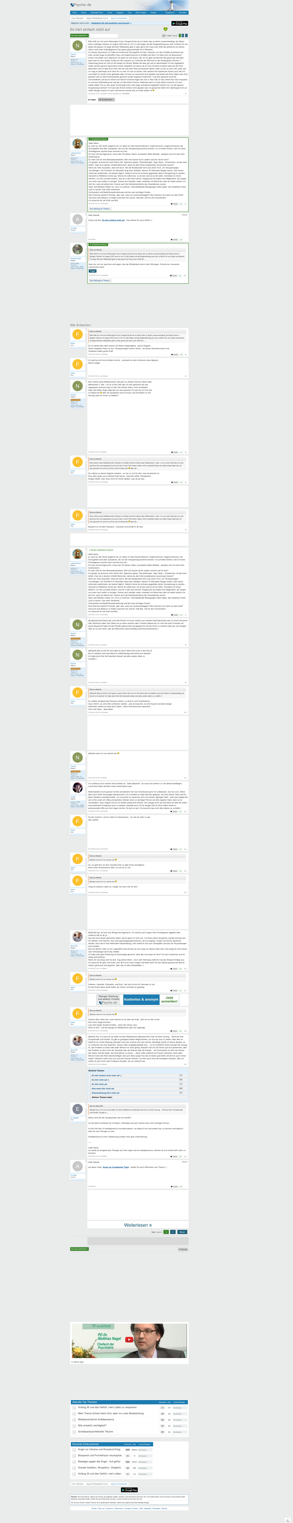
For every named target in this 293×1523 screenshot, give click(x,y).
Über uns (101, 1508)
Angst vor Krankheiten (119, 1484)
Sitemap (164, 1508)
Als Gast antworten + (79, 35)
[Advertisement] (138, 733)
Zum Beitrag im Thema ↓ (100, 209)
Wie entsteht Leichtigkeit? (92, 1425)
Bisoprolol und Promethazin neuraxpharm (101, 1455)
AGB (141, 1508)
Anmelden (182, 13)
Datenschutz (119, 1508)
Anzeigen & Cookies (131, 1508)
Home (74, 13)
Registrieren (170, 13)
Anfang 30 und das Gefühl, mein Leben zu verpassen (107, 1407)
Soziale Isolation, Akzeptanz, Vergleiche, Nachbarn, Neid (109, 1467)
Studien (153, 13)
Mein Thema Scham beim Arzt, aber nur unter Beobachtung (111, 1413)
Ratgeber (120, 13)
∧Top (287, 1520)
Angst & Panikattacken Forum (97, 1484)
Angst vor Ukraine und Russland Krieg (99, 1449)
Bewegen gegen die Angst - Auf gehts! (99, 1461)
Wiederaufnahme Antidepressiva (96, 1419)
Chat (129, 13)
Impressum (109, 1508)
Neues (83, 13)
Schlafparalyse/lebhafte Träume (95, 1431)
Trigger (93, 271)
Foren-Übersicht (77, 1484)
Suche (109, 13)
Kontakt (94, 1508)
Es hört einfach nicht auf (90, 29)
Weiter (182, 1231)
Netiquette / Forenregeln (152, 1508)
